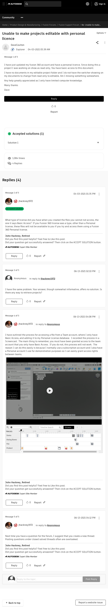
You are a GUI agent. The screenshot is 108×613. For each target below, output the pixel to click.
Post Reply (91, 579)
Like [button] (52, 106)
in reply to (42, 278)
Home (5, 25)
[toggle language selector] (88, 4)
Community (8, 17)
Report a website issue (90, 602)
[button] (104, 42)
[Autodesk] (15, 4)
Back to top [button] (14, 603)
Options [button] (100, 33)
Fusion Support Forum (69, 25)
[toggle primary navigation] (5, 4)
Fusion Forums (49, 25)
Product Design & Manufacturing (25, 25)
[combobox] (42, 4)
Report (54, 111)
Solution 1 (13, 142)
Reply (54, 98)
